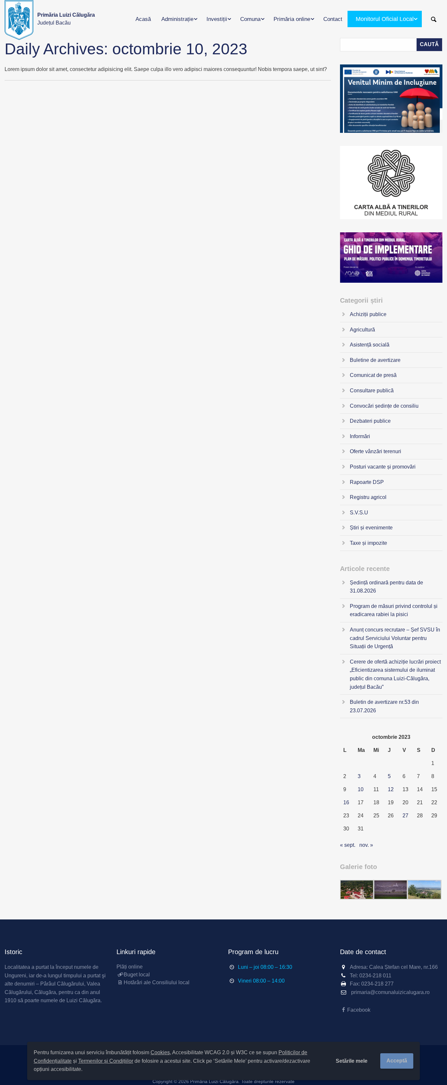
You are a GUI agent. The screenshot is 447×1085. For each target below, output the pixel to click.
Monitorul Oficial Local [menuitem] (385, 19)
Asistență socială (369, 344)
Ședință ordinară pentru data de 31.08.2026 (386, 587)
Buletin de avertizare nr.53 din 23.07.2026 (384, 706)
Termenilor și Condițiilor (105, 1061)
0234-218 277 (377, 984)
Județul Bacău (66, 19)
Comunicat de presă (373, 375)
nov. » (366, 845)
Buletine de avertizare (375, 360)
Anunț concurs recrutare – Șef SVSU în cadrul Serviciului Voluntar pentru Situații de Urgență (395, 638)
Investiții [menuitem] (216, 19)
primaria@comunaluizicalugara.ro (390, 992)
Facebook (358, 1010)
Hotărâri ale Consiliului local (156, 982)
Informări (360, 436)
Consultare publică (372, 390)
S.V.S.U (359, 512)
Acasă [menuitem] (143, 19)
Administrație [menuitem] (177, 19)
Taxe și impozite (368, 543)
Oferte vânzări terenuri (375, 451)
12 (391, 789)
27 (405, 815)
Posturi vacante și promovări (383, 467)
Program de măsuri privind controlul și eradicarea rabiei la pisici (394, 610)
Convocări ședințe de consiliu (384, 406)
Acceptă (396, 1060)
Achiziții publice (368, 314)
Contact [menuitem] (332, 19)
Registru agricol (368, 497)
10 (361, 789)
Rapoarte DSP (367, 482)
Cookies (160, 1052)
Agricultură (362, 329)
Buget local (137, 974)
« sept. (347, 845)
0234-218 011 (375, 975)
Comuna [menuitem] (250, 19)
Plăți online (129, 966)
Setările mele (351, 1061)
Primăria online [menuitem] (292, 19)
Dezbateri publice (370, 421)
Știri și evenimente (371, 527)
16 (346, 802)
